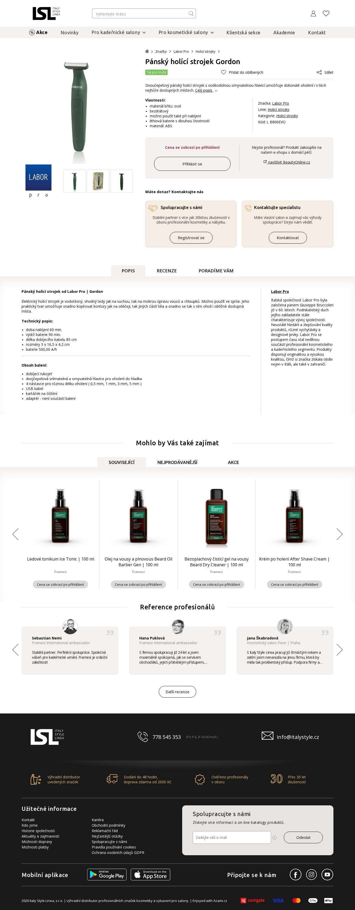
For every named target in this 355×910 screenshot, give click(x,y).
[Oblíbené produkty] (326, 13)
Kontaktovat (288, 237)
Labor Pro (181, 51)
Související (122, 462)
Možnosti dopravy (37, 841)
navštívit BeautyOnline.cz (288, 162)
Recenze (167, 271)
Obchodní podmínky (108, 825)
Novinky (70, 32)
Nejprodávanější (177, 462)
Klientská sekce (243, 32)
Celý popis (203, 90)
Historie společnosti (38, 830)
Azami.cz (220, 900)
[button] (242, 72)
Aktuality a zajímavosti (40, 836)
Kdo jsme (30, 825)
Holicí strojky (205, 51)
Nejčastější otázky (107, 836)
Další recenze (177, 691)
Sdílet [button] (328, 72)
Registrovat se (191, 237)
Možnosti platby (35, 847)
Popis (128, 271)
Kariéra (98, 819)
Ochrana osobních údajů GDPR (118, 852)
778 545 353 (167, 736)
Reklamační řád (105, 830)
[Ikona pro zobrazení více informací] (274, 838)
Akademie (284, 32)
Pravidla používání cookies (114, 847)
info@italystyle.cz (298, 736)
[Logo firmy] (46, 13)
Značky (161, 51)
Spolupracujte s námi (109, 841)
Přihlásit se (192, 163)
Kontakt (317, 32)
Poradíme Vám (216, 271)
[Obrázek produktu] (74, 191)
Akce (42, 32)
